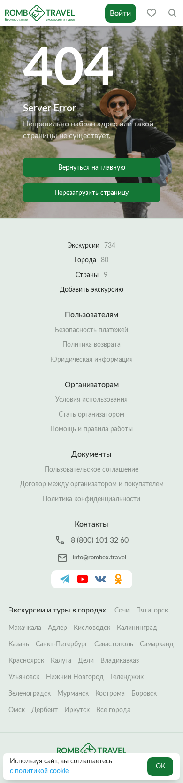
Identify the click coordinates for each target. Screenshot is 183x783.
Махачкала (24, 628)
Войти (120, 13)
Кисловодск (92, 628)
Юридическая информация (91, 360)
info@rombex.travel (99, 558)
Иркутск (77, 710)
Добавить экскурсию (91, 290)
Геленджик (127, 677)
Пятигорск (152, 610)
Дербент (44, 710)
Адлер (57, 628)
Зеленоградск (29, 693)
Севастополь (113, 644)
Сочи (122, 610)
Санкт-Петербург (62, 644)
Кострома (110, 693)
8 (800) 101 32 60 (100, 540)
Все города (113, 710)
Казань (18, 644)
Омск (16, 710)
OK (160, 766)
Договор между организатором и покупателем (92, 484)
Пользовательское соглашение (91, 469)
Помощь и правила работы (91, 429)
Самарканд (157, 644)
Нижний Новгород (75, 677)
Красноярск (26, 661)
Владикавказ (119, 661)
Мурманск (73, 693)
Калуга (61, 661)
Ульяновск (23, 677)
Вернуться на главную (91, 167)
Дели (86, 661)
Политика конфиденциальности (91, 499)
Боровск (144, 693)
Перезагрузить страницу (91, 193)
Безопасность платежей (91, 330)
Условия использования (91, 399)
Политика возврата (91, 344)
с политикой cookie (39, 771)
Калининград (137, 628)
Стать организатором (91, 414)
